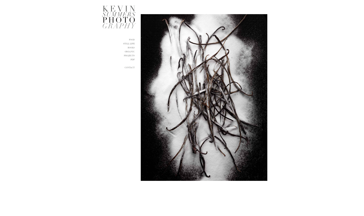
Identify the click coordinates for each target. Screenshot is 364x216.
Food (132, 39)
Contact (130, 67)
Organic (130, 51)
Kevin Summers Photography (116, 17)
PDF (133, 59)
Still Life (129, 43)
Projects (129, 55)
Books (131, 47)
